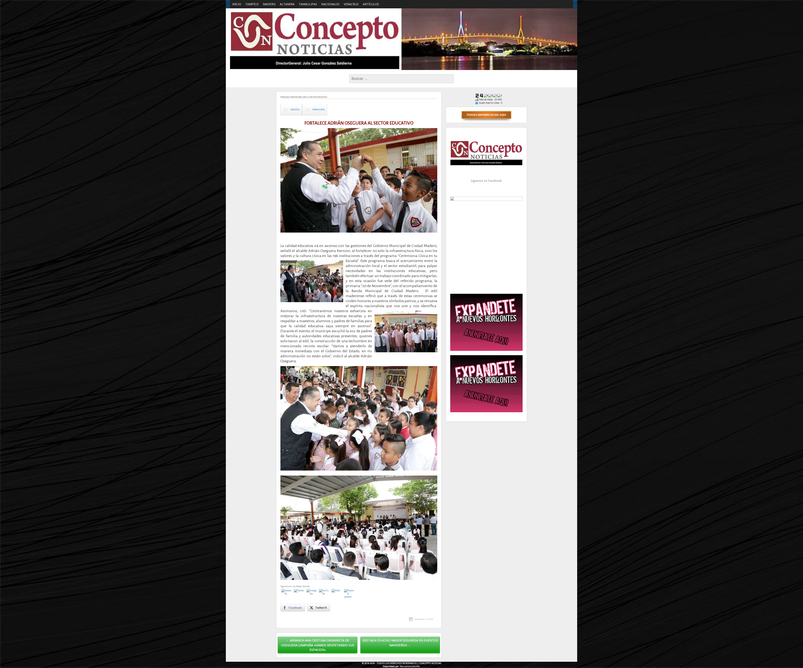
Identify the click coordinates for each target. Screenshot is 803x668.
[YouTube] (324, 594)
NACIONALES (330, 4)
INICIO (236, 4)
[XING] (337, 594)
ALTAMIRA (287, 4)
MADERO (269, 4)
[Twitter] (299, 594)
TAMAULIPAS (308, 4)
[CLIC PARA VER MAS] (486, 243)
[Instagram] (312, 594)
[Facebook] (286, 594)
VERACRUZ (351, 4)
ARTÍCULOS (371, 4)
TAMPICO (252, 4)
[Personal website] (349, 594)
